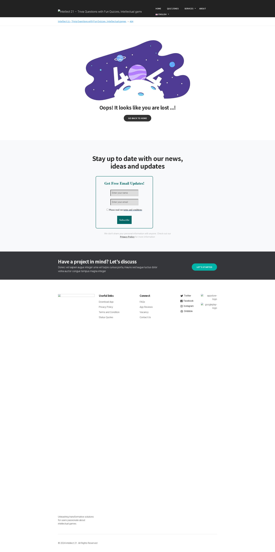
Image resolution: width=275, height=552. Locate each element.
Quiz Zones (173, 8)
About (202, 8)
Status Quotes (106, 317)
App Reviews (146, 307)
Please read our (125, 209)
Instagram (188, 306)
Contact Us (145, 317)
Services (188, 8)
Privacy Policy (127, 237)
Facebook (188, 300)
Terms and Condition (109, 312)
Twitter (187, 295)
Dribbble (188, 311)
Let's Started (204, 267)
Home (158, 8)
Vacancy (144, 312)
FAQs (142, 301)
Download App (106, 301)
